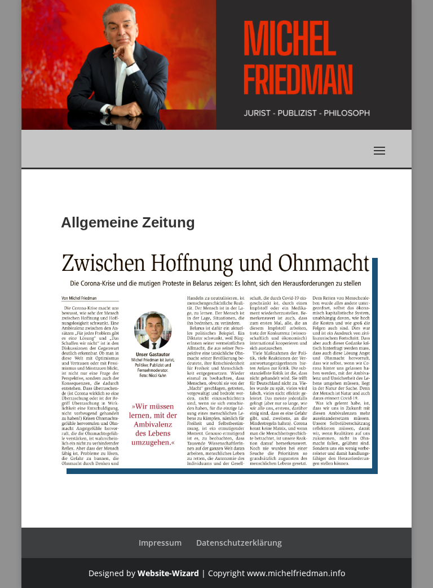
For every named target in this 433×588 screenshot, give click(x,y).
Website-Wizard (168, 573)
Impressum (160, 542)
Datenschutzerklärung (239, 542)
